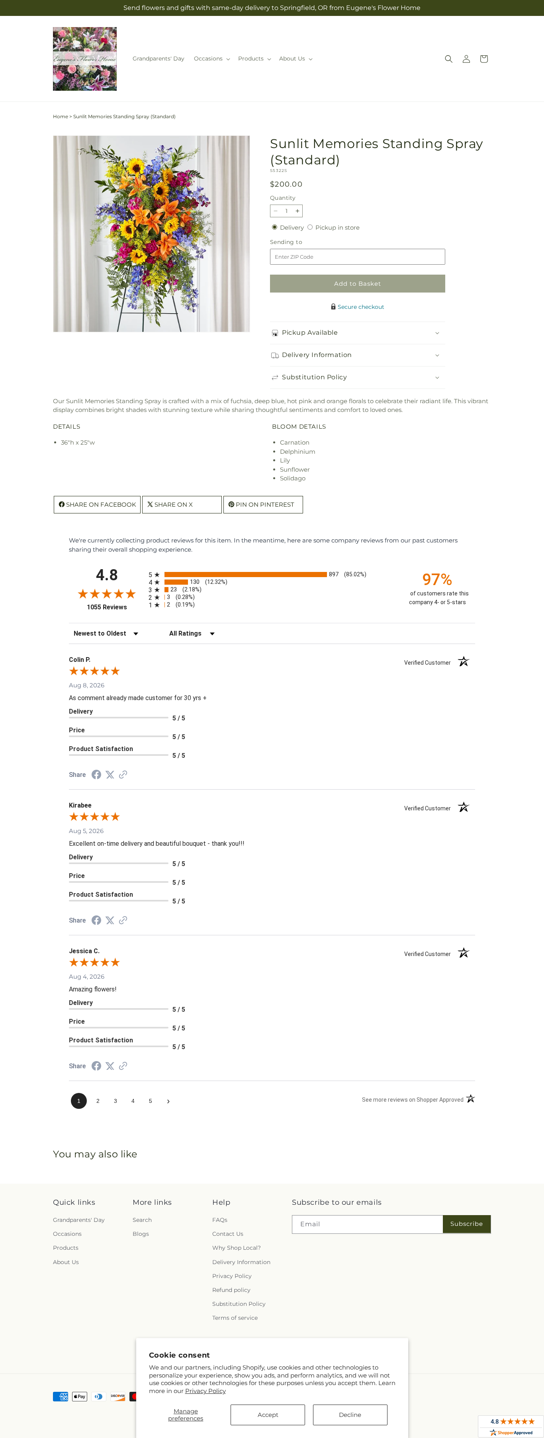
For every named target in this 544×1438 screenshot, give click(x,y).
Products (65, 1247)
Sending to (298, 242)
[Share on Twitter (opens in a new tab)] (110, 775)
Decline (350, 1414)
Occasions (67, 1233)
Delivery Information (241, 1262)
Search (142, 1219)
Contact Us (227, 1233)
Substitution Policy (239, 1303)
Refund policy (231, 1290)
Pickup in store (337, 227)
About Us (66, 1262)
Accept (268, 1414)
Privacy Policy (205, 1391)
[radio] (272, 574)
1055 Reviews (116, 607)
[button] (211, 58)
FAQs (219, 1219)
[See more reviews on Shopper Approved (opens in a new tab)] (123, 775)
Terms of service (235, 1317)
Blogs (141, 1233)
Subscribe (466, 1223)
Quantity (282, 197)
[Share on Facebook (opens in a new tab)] (96, 775)
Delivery (292, 227)
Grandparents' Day (79, 1219)
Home (60, 116)
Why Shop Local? (236, 1247)
